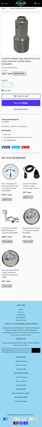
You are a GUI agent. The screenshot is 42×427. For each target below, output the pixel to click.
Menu (6, 3)
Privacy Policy (21, 315)
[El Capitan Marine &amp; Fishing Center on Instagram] (22, 409)
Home (3, 8)
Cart (38, 3)
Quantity (4, 80)
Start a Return (21, 317)
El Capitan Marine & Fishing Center (22, 415)
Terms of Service (21, 320)
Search (21, 309)
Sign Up (36, 350)
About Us (21, 312)
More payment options (21, 109)
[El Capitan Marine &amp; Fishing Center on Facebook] (18, 409)
